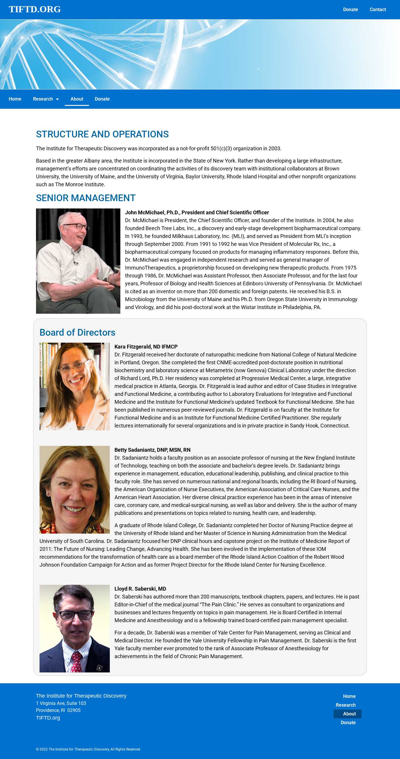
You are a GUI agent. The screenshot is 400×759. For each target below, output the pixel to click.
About (77, 99)
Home (15, 99)
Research (43, 99)
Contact (378, 9)
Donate (350, 9)
